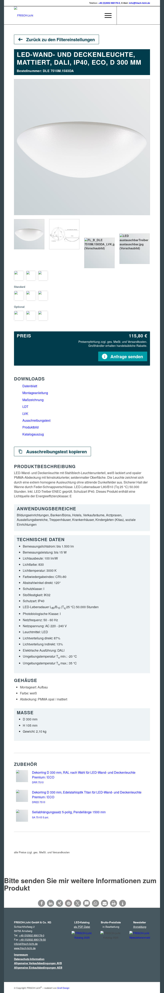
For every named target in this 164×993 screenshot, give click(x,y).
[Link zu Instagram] (123, 15)
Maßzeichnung (33, 399)
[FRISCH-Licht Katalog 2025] (82, 945)
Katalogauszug (33, 434)
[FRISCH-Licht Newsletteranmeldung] (139, 945)
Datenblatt (29, 386)
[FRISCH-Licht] (23, 15)
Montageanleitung (35, 392)
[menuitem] (97, 15)
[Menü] (106, 15)
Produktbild (30, 427)
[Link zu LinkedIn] (135, 15)
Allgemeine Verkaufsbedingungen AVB (38, 963)
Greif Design (63, 987)
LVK (25, 413)
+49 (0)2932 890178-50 (32, 939)
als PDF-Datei (82, 927)
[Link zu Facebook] (129, 15)
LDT (25, 406)
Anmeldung (139, 927)
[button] (41, 903)
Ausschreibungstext (36, 420)
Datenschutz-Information (29, 959)
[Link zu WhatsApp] (147, 15)
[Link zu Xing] (141, 15)
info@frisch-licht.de (139, 2)
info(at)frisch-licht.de (26, 944)
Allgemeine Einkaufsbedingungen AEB (38, 967)
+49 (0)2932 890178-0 (109, 2)
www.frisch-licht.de (25, 948)
